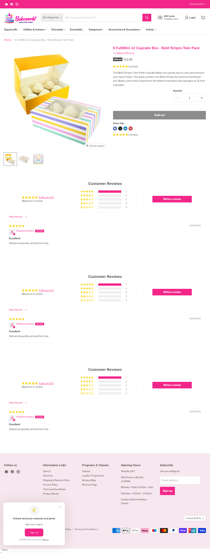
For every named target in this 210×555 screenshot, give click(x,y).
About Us (48, 475)
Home (7, 40)
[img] (16, 226)
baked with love (125, 53)
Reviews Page (89, 484)
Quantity (177, 91)
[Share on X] (120, 128)
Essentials (76, 29)
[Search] (146, 17)
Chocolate (57, 29)
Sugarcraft (10, 29)
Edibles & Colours (34, 29)
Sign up (167, 490)
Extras (150, 29)
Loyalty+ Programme (93, 475)
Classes (86, 471)
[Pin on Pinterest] (131, 128)
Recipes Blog (89, 480)
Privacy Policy (50, 484)
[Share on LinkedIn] (125, 128)
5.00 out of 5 (46, 197)
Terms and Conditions (54, 489)
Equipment (95, 29)
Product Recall (50, 493)
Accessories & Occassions (124, 29)
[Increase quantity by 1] (202, 98)
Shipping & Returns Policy (56, 480)
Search (47, 471)
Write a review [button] (172, 199)
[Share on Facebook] (115, 128)
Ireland (196, 4)
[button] (120, 66)
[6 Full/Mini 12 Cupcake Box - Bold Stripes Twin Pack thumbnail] (10, 159)
